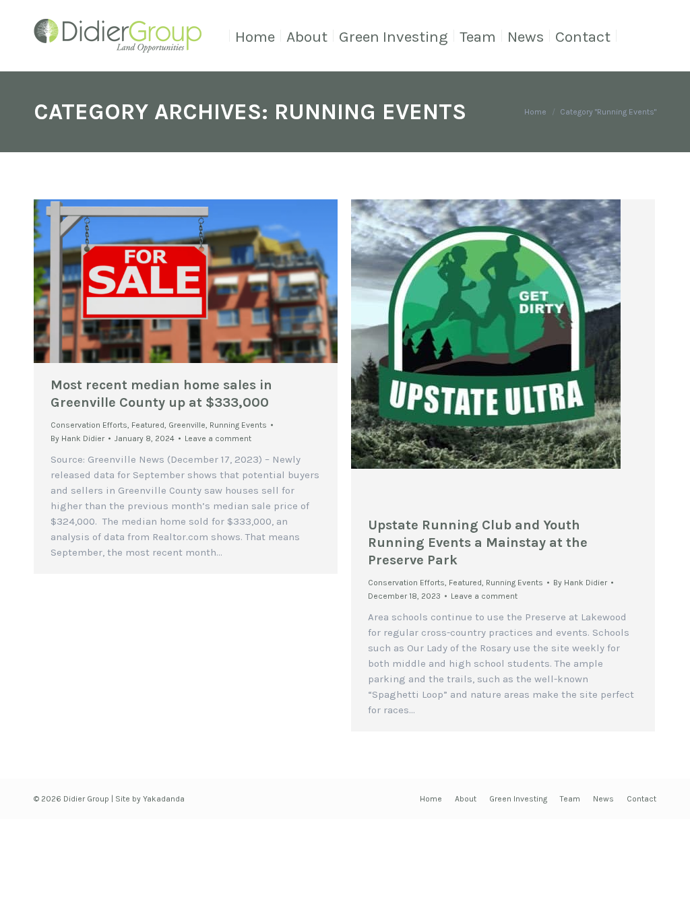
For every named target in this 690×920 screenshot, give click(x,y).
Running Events (238, 425)
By (77, 438)
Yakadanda (164, 798)
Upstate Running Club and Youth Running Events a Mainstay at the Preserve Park (478, 542)
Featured (147, 425)
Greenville (187, 425)
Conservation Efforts (89, 425)
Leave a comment (218, 438)
